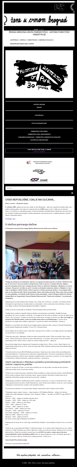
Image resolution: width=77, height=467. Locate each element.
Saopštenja (14, 40)
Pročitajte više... (10, 219)
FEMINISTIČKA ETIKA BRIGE (39, 131)
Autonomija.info (23, 443)
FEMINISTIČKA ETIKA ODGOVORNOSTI (39, 134)
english (41, 29)
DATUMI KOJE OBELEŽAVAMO (39, 140)
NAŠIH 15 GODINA (39, 151)
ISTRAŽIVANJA (39, 115)
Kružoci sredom (39, 104)
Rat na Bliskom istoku (39, 123)
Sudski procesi (32, 40)
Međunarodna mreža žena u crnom (22, 44)
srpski (36, 29)
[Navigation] (72, 193)
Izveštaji (23, 40)
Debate (39, 107)
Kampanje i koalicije (46, 40)
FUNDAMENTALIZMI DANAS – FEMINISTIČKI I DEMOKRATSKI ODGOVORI (39, 137)
